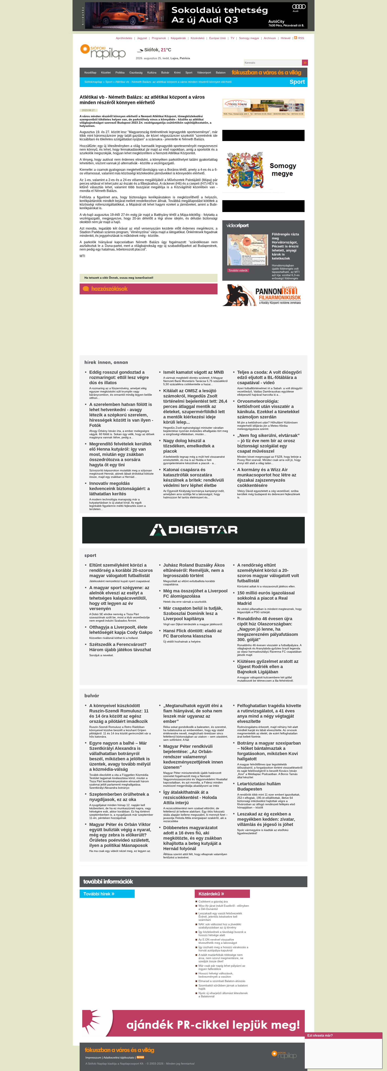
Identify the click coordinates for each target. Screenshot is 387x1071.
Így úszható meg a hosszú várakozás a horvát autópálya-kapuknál (223, 949)
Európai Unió (217, 38)
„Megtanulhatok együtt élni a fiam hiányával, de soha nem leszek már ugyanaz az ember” (192, 713)
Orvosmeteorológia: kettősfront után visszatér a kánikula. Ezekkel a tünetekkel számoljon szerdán (268, 409)
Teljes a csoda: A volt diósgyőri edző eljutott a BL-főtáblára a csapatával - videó (269, 377)
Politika (120, 72)
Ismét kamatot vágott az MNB (193, 372)
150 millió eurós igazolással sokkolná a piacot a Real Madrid (266, 598)
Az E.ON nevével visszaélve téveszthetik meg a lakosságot (218, 941)
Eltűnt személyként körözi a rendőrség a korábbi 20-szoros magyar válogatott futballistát (121, 570)
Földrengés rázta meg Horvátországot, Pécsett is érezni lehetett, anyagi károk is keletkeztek (285, 246)
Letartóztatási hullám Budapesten (259, 786)
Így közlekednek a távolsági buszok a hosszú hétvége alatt (222, 933)
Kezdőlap (90, 72)
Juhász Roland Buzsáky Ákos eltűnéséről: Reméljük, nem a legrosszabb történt (194, 570)
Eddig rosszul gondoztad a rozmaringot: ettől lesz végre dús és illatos (119, 377)
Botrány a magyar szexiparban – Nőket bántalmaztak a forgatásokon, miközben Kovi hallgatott (269, 751)
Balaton (221, 72)
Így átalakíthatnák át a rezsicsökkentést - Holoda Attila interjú (190, 797)
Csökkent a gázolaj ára (213, 901)
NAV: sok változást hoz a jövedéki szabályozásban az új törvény (220, 926)
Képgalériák (178, 38)
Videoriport (204, 72)
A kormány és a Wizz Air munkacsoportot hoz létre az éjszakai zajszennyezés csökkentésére (266, 477)
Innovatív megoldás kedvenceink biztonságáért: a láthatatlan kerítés (119, 488)
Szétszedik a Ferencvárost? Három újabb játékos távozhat (120, 647)
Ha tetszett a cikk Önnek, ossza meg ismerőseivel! (118, 277)
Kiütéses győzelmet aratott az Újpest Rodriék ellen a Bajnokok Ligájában (268, 666)
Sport (188, 72)
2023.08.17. (88, 110)
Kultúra (151, 72)
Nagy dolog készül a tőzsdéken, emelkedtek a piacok (188, 446)
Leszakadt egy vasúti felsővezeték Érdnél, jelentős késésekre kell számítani (220, 916)
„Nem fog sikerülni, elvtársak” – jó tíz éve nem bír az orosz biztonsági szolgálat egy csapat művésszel (268, 443)
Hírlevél (285, 38)
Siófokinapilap (93, 81)
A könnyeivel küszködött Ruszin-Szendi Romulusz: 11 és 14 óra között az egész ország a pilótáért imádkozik (119, 713)
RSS (301, 38)
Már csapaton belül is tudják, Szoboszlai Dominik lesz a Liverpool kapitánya (193, 613)
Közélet (106, 72)
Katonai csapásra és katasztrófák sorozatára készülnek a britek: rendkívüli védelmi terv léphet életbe (193, 477)
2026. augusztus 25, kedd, (163, 58)
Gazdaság (136, 72)
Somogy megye (249, 38)
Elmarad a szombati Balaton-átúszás (222, 981)
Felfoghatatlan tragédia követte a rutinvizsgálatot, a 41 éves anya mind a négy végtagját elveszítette (269, 713)
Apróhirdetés (124, 38)
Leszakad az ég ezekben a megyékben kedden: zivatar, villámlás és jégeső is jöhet (266, 819)
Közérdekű (197, 38)
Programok (159, 38)
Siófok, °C (157, 49)
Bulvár (165, 72)
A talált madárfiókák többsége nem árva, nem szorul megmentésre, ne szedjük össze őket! (221, 958)
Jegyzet (142, 38)
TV (232, 38)
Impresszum (93, 1057)
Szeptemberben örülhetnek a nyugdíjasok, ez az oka (119, 797)
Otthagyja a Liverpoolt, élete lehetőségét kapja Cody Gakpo (120, 630)
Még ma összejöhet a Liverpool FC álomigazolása (195, 593)
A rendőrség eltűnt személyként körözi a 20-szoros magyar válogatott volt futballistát (268, 573)
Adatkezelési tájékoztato (118, 1057)
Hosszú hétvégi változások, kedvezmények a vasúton (216, 975)
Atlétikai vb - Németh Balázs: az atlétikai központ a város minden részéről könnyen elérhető (173, 81)
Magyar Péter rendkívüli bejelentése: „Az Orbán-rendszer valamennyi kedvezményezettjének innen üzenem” (193, 757)
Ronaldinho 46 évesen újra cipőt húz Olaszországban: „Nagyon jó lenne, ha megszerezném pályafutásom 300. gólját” (267, 629)
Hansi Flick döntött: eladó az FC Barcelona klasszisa (192, 633)
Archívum (270, 38)
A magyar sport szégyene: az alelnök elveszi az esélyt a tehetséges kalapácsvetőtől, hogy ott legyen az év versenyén (119, 598)
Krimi (177, 72)
